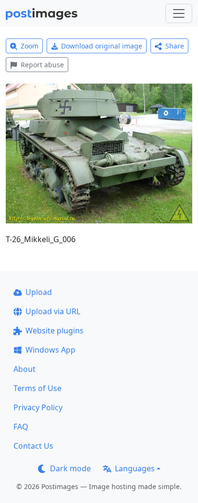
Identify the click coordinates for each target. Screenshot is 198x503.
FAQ (20, 426)
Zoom (29, 45)
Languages (135, 468)
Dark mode (70, 468)
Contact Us (33, 446)
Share (174, 45)
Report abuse (42, 64)
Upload (38, 292)
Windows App (50, 349)
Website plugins (54, 330)
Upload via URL (52, 311)
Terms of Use (37, 388)
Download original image (101, 45)
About (24, 369)
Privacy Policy (37, 407)
